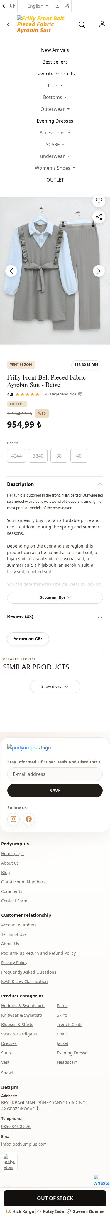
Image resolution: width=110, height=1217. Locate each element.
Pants (62, 1005)
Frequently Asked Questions (28, 972)
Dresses (9, 1043)
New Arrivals (55, 50)
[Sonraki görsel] (99, 271)
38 (59, 456)
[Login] (57, 6)
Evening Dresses (55, 121)
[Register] (66, 6)
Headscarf (67, 1062)
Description (20, 484)
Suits (6, 1053)
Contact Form (14, 900)
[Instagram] (13, 819)
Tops (53, 85)
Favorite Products (55, 73)
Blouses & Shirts (17, 1024)
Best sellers (55, 62)
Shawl (7, 1073)
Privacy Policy (14, 962)
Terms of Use (14, 934)
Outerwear (53, 109)
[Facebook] (29, 819)
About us (10, 863)
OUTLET (55, 180)
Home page (12, 853)
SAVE (55, 790)
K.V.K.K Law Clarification (24, 981)
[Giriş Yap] (102, 24)
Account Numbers (19, 925)
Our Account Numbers (23, 882)
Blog (5, 872)
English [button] (36, 6)
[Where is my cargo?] (12, 6)
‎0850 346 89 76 (16, 1126)
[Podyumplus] (29, 747)
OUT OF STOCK (55, 1198)
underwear (53, 156)
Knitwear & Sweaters (21, 1015)
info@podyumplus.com (24, 1144)
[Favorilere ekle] (98, 200)
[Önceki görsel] (11, 271)
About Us (10, 943)
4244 (16, 456)
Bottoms (53, 97)
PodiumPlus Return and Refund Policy (38, 953)
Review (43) (20, 616)
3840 (38, 456)
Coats (62, 1034)
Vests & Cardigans (19, 1034)
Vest (5, 1062)
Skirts (62, 1015)
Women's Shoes (53, 168)
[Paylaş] (98, 216)
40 (79, 456)
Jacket (62, 1043)
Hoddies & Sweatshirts (23, 1005)
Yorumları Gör (28, 639)
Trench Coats (69, 1024)
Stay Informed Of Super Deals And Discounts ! (53, 762)
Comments (11, 891)
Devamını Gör (52, 597)
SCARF (53, 144)
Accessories (53, 132)
